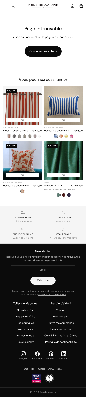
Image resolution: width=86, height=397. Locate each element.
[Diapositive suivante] (78, 105)
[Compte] (72, 6)
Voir (23, 120)
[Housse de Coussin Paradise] (22, 169)
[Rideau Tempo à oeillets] (22, 112)
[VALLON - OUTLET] (63, 169)
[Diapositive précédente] (48, 105)
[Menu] (4, 6)
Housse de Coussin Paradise (17, 185)
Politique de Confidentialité (52, 294)
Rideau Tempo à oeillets (16, 130)
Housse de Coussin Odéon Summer (58, 130)
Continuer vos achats (43, 51)
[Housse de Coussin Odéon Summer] (63, 112)
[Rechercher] (13, 6)
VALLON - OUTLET (54, 185)
